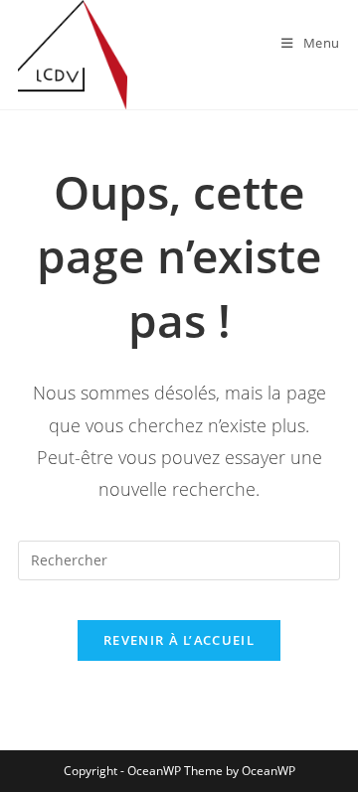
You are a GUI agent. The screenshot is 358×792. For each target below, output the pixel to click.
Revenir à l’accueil (179, 640)
